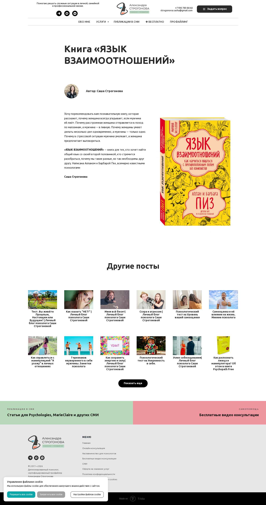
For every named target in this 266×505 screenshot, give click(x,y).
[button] (214, 9)
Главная (86, 443)
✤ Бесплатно (155, 21)
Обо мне (84, 21)
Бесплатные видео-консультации (99, 458)
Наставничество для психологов (99, 453)
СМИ (84, 464)
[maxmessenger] (67, 15)
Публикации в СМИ (127, 21)
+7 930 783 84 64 (184, 8)
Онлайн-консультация (93, 448)
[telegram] (59, 15)
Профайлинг (179, 21)
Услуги (101, 21)
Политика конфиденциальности (98, 474)
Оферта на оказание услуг (95, 469)
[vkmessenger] (75, 15)
